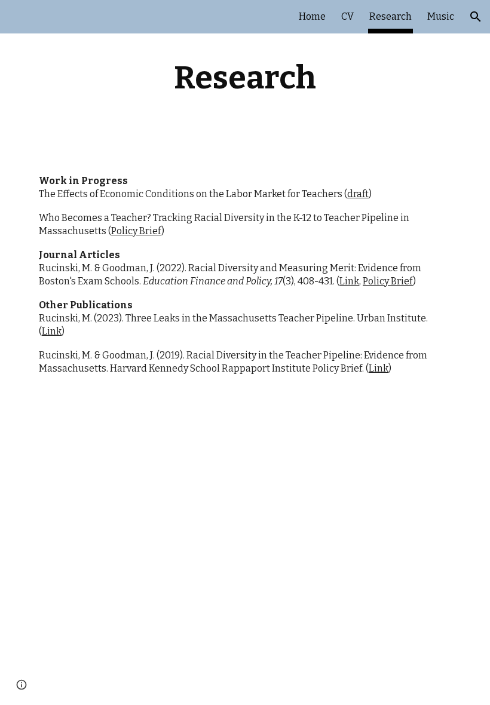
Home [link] (312, 16)
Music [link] (440, 16)
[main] (245, 78)
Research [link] (390, 16)
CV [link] (347, 16)
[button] (475, 16)
